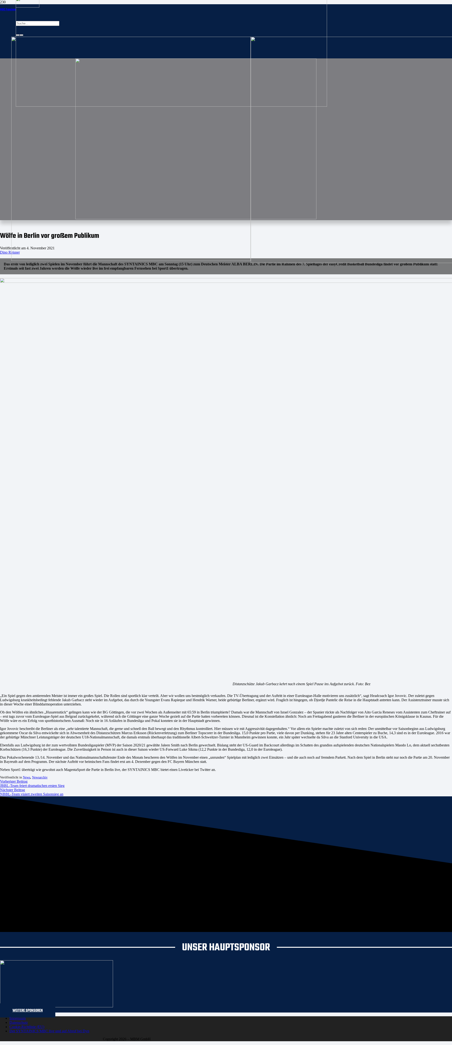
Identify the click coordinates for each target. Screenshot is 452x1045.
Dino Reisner (10, 252)
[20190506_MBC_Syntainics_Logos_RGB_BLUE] (131, 260)
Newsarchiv (40, 777)
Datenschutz (18, 1023)
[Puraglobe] (56, 1006)
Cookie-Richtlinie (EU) (26, 1027)
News (26, 777)
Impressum (17, 1018)
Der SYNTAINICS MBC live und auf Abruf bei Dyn (49, 1031)
